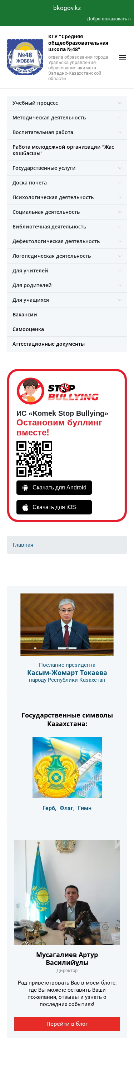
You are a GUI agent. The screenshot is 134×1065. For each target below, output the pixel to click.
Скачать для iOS (54, 507)
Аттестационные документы (49, 343)
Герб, (49, 808)
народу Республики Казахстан (67, 680)
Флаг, (67, 808)
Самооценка (28, 329)
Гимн (84, 808)
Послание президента (67, 665)
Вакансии (25, 314)
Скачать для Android (59, 487)
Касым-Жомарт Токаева (67, 672)
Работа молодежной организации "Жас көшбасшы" (63, 150)
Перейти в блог (67, 1023)
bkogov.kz (67, 7)
